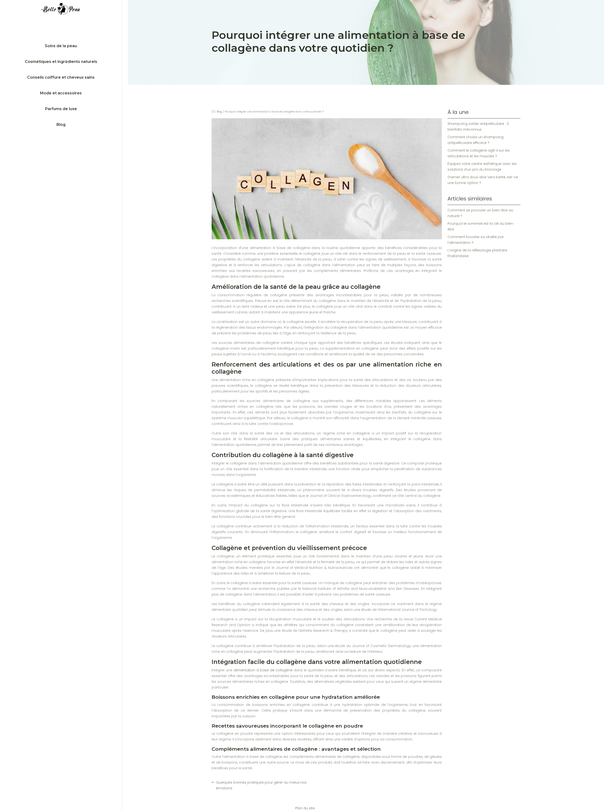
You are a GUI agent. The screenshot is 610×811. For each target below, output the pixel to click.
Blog (61, 124)
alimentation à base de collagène (263, 670)
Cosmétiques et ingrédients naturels (61, 61)
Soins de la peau (61, 46)
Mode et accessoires (61, 93)
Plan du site (305, 808)
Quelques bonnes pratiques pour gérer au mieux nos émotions (261, 785)
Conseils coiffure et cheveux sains (61, 77)
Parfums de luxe (61, 109)
